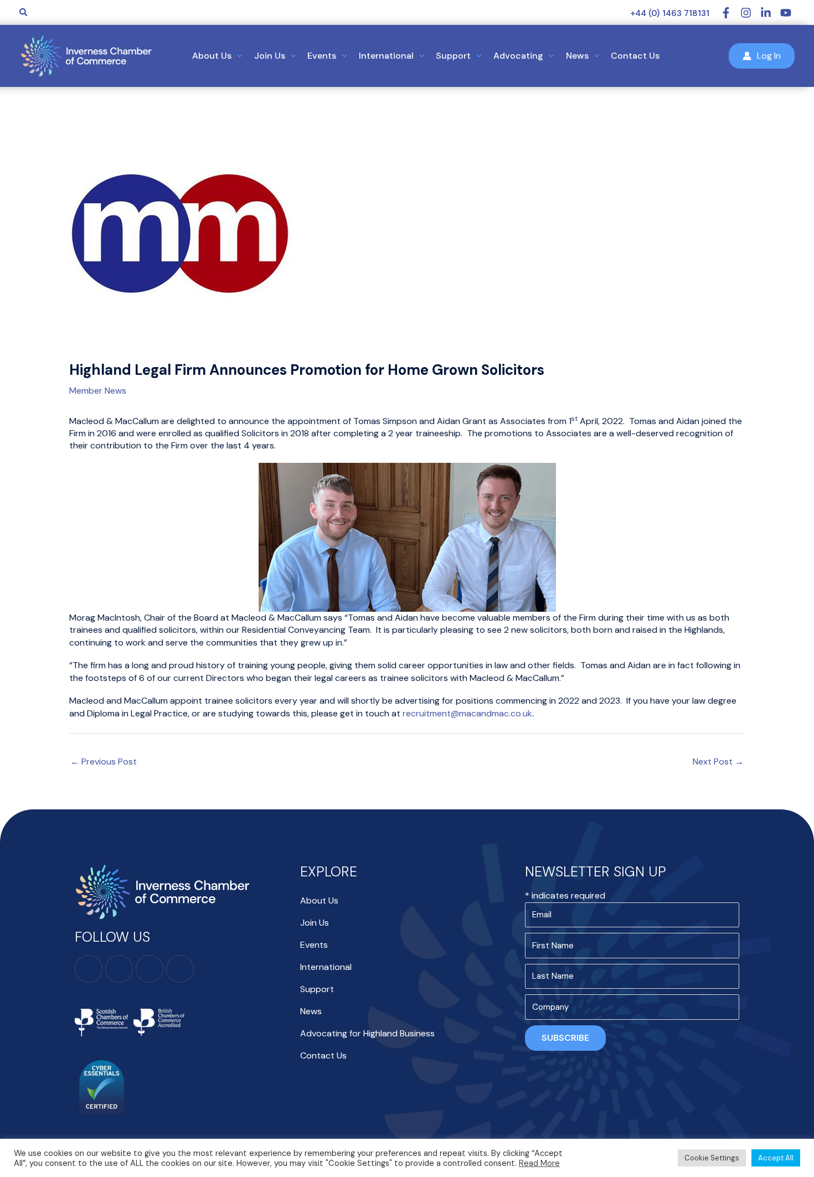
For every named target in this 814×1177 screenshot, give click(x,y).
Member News (97, 390)
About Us (319, 900)
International (326, 967)
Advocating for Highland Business (367, 1033)
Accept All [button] (776, 1158)
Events (314, 945)
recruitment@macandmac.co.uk (467, 713)
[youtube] (787, 12)
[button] (23, 12)
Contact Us (323, 1055)
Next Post (718, 761)
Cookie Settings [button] (711, 1158)
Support (317, 989)
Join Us (314, 922)
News (311, 1011)
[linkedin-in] (770, 12)
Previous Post (103, 761)
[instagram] (750, 12)
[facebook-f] (730, 12)
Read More (539, 1163)
